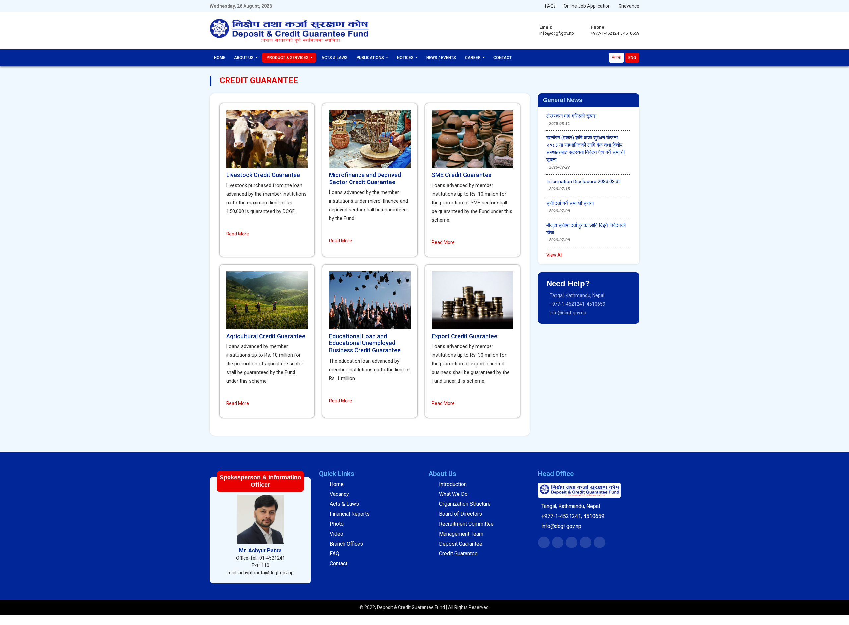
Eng (632, 57)
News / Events (441, 57)
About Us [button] (244, 57)
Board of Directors (460, 514)
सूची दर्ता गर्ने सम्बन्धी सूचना (570, 203)
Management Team (461, 534)
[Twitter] (558, 546)
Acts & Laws (334, 57)
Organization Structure (464, 504)
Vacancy (339, 494)
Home (219, 57)
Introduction (453, 484)
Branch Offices (346, 544)
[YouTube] (600, 546)
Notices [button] (406, 57)
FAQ (334, 553)
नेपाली (616, 57)
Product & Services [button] (288, 57)
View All (554, 255)
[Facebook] (544, 546)
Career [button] (473, 57)
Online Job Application (587, 6)
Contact (502, 57)
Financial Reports (350, 514)
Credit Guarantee (458, 553)
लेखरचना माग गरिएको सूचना (571, 116)
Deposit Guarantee (460, 544)
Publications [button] (371, 57)
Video (336, 534)
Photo (337, 524)
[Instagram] (586, 546)
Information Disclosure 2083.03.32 (583, 181)
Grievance (629, 6)
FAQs (550, 6)
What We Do (453, 494)
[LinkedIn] (572, 546)
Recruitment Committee (466, 524)
